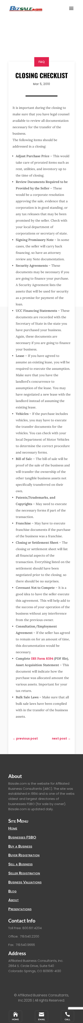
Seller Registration (24, 873)
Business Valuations (25, 882)
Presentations (19, 909)
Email (41, 1019)
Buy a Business (20, 846)
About (13, 900)
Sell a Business (20, 864)
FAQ (42, 62)
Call (67, 1019)
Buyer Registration (24, 855)
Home (12, 828)
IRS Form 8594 (42, 658)
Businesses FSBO (22, 837)
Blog (12, 891)
